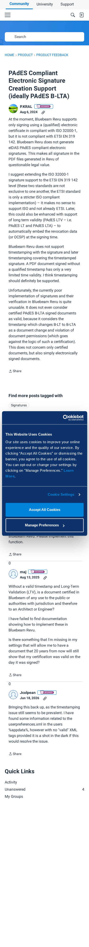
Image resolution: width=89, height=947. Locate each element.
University (45, 4)
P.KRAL (26, 106)
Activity (11, 782)
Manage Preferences (42, 525)
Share (15, 371)
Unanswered (44, 789)
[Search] (73, 15)
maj (23, 572)
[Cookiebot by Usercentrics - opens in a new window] (63, 418)
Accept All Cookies (44, 510)
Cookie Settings (61, 494)
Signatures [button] (19, 405)
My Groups (14, 796)
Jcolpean (28, 692)
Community (19, 3)
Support (67, 4)
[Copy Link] (43, 112)
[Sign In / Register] (81, 15)
